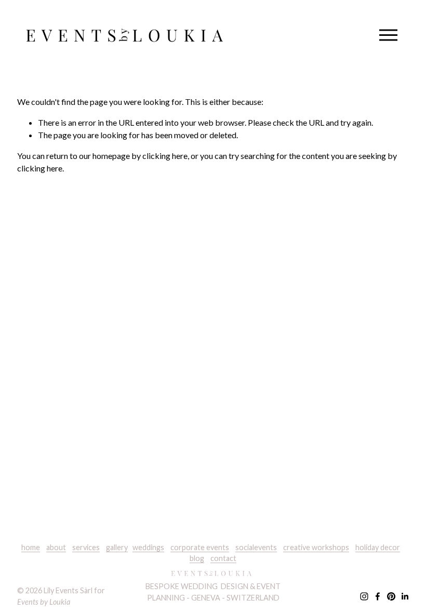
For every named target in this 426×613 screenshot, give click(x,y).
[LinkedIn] (405, 596)
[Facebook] (378, 596)
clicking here (165, 156)
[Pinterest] (391, 596)
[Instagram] (364, 596)
